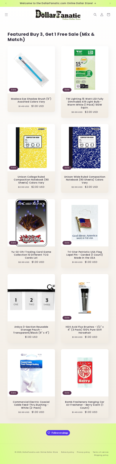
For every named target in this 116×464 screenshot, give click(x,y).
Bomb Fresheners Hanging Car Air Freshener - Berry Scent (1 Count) (84, 405)
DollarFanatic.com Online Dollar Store (40, 452)
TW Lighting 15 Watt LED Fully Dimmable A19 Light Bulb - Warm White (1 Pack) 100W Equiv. (84, 103)
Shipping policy (101, 455)
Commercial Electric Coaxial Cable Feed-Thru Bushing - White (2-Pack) (31, 405)
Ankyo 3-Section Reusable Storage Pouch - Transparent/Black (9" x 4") (31, 329)
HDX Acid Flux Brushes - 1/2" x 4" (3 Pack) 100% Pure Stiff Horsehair (85, 329)
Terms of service (100, 452)
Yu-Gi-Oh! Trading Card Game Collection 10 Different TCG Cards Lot (31, 254)
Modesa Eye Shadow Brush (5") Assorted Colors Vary (31, 100)
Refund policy (67, 452)
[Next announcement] (110, 3)
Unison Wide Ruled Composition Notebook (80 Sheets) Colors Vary (84, 179)
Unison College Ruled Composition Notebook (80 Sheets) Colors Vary (31, 179)
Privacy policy (83, 452)
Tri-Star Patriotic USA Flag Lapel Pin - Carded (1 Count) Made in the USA (84, 254)
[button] (6, 14)
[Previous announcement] (6, 3)
